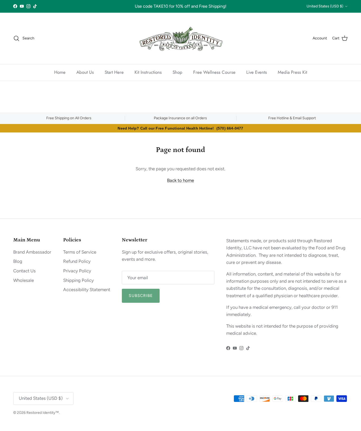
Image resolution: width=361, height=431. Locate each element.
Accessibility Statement (86, 289)
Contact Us (24, 270)
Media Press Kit (292, 72)
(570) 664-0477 (229, 128)
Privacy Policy (77, 270)
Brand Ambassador (32, 252)
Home (60, 72)
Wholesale (23, 280)
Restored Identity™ (42, 412)
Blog (17, 261)
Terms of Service (79, 252)
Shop (177, 72)
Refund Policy (77, 261)
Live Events (256, 72)
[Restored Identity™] (180, 38)
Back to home (180, 180)
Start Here (114, 72)
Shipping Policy (78, 280)
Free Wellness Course (214, 72)
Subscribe (141, 295)
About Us (85, 72)
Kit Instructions (148, 72)
